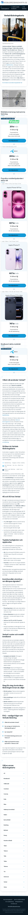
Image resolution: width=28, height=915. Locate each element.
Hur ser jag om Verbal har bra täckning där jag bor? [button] (12, 727)
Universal (6, 876)
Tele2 (5, 845)
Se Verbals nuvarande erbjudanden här (12, 82)
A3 (4, 773)
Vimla (5, 887)
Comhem (6, 789)
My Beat (6, 830)
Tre (5, 871)
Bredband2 (7, 778)
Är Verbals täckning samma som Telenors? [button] (13, 736)
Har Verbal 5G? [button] (8, 732)
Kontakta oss (14, 903)
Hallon (5, 814)
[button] (14, 144)
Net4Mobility (9, 65)
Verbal (5, 882)
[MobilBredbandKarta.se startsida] (14, 2)
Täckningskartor (5, 8)
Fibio (5, 804)
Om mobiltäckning (9, 901)
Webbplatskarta (19, 901)
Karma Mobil (7, 820)
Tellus (5, 861)
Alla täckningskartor (7, 899)
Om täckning (24, 7)
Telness (6, 866)
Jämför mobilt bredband (15, 7)
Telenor (6, 851)
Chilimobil (6, 783)
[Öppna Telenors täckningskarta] (14, 98)
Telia (5, 856)
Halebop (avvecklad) (9, 809)
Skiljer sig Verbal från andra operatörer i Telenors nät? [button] (12, 742)
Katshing (6, 825)
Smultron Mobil (8, 840)
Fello (5, 799)
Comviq (6, 794)
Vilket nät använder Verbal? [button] (12, 722)
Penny (5, 835)
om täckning (5, 442)
